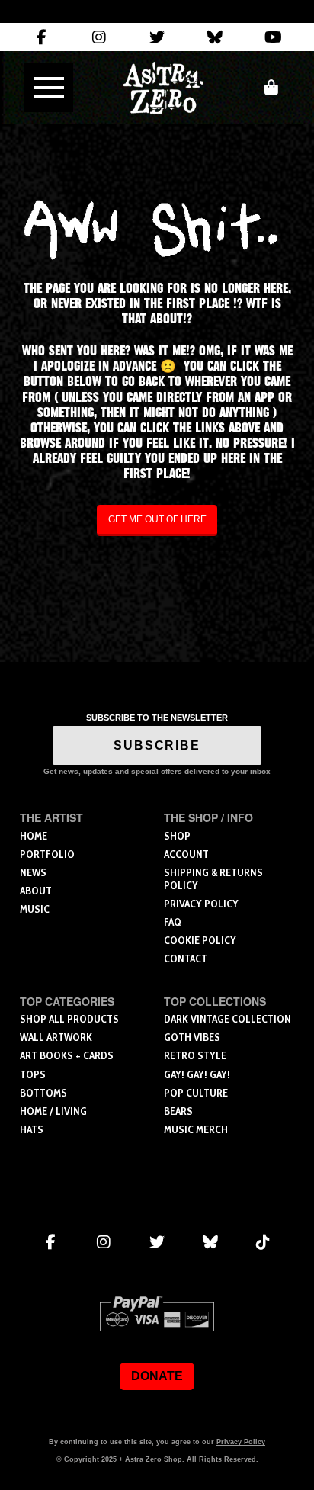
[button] (48, 87)
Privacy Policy (240, 1442)
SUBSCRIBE (157, 745)
